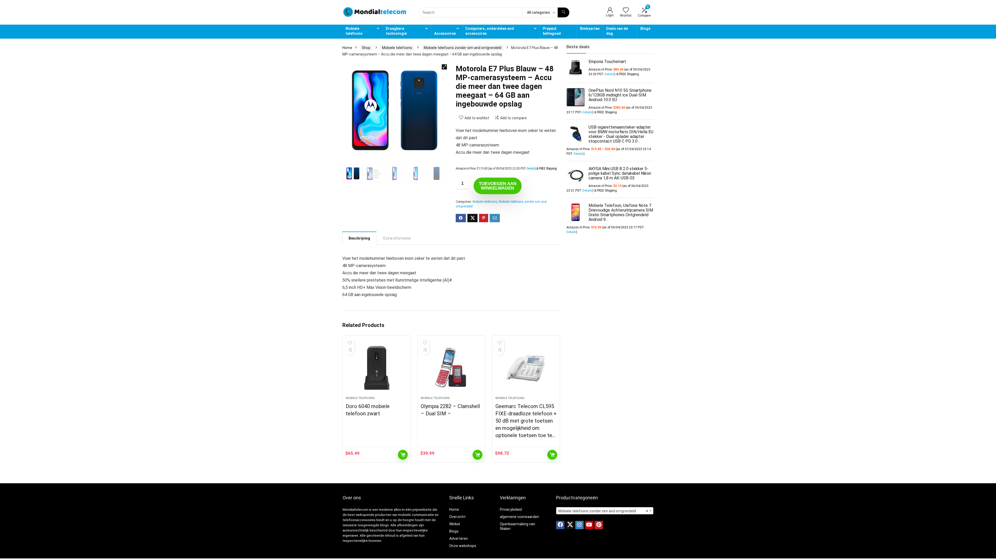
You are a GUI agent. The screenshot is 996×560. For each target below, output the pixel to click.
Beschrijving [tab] (359, 238)
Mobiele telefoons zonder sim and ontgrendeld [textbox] (603, 511)
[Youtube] (589, 525)
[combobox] (604, 510)
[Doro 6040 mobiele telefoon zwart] (376, 368)
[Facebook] (560, 525)
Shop (366, 48)
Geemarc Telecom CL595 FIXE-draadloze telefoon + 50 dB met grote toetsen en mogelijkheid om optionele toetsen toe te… (526, 420)
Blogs (645, 28)
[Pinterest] (598, 525)
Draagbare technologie (396, 31)
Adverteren (458, 538)
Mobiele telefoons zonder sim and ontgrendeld (462, 48)
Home (347, 48)
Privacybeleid (511, 509)
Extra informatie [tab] (397, 238)
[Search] (563, 12)
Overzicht (457, 517)
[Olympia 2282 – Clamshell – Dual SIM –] (451, 368)
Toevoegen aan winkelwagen (497, 186)
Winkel (454, 524)
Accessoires (445, 33)
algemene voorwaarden (519, 517)
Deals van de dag (617, 31)
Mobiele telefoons (354, 31)
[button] (444, 66)
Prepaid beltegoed (552, 31)
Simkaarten (590, 28)
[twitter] (570, 525)
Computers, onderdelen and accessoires (489, 31)
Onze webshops (462, 546)
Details (531, 168)
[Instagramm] (579, 525)
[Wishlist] (626, 10)
